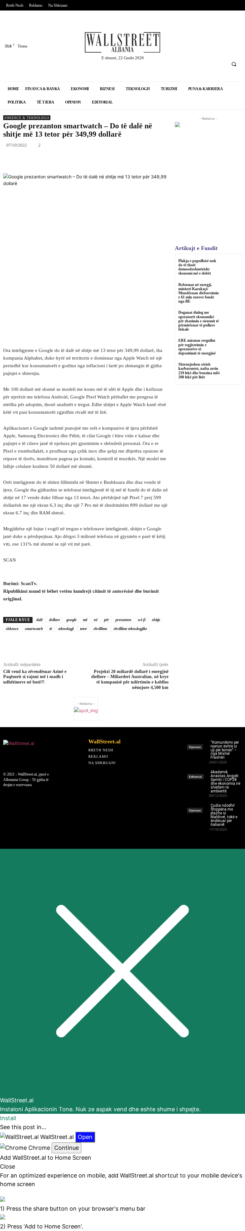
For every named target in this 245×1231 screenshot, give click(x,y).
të (50, 628)
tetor (83, 628)
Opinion (195, 747)
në (96, 620)
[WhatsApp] (98, 160)
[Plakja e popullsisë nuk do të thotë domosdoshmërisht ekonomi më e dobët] (230, 267)
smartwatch (34, 628)
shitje (156, 620)
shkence (12, 628)
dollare (54, 620)
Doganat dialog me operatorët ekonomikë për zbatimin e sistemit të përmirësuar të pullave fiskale (198, 321)
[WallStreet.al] (122, 42)
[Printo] (142, 160)
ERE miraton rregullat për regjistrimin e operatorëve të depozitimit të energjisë (197, 346)
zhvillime (100, 628)
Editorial (195, 776)
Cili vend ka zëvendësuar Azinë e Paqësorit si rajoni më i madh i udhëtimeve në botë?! (34, 677)
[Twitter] (190, 31)
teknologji (66, 628)
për (106, 620)
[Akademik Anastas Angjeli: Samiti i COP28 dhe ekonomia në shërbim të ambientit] (198, 772)
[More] (171, 646)
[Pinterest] (173, 47)
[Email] (127, 160)
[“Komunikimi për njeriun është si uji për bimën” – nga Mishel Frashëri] (198, 743)
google (71, 620)
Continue (66, 1147)
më (85, 620)
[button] (234, 64)
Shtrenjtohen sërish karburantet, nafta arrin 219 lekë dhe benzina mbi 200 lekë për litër (198, 370)
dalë (39, 620)
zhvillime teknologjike (130, 628)
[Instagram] (224, 31)
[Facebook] (173, 31)
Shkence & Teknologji (26, 117)
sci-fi (141, 620)
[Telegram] (156, 160)
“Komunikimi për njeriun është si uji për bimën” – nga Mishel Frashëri (225, 750)
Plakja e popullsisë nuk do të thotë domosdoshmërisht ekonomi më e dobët (197, 267)
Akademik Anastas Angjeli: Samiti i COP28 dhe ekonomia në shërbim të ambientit (225, 781)
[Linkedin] (207, 31)
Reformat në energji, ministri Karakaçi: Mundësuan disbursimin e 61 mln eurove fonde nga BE (198, 293)
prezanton (123, 620)
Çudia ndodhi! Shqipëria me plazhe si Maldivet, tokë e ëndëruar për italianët (224, 815)
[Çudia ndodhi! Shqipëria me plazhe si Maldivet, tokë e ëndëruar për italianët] (198, 806)
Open (85, 1137)
